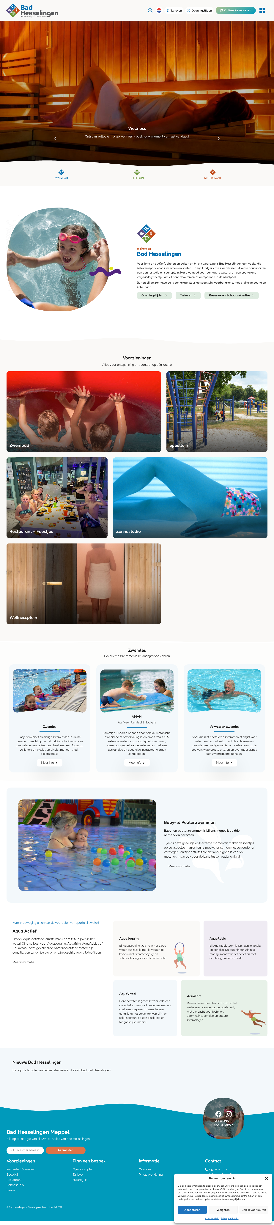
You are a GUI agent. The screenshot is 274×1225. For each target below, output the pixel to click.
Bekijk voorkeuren (254, 1210)
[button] (266, 1178)
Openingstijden (202, 10)
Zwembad (61, 178)
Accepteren (192, 1210)
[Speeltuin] (137, 172)
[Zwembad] (61, 172)
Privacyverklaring (230, 1218)
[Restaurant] (213, 172)
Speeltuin (137, 178)
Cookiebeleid (212, 1218)
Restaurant (212, 178)
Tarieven (176, 10)
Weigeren (223, 1210)
